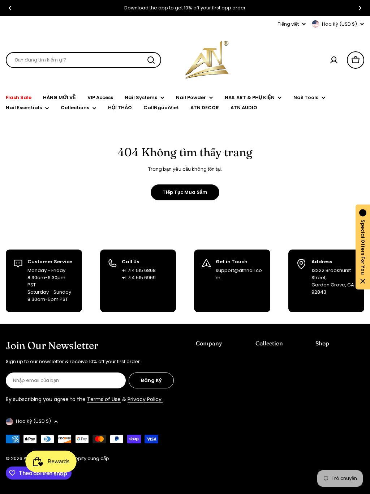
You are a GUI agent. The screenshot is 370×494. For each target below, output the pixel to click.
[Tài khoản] (334, 60)
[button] (10, 8)
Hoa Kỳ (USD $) (339, 24)
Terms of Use (104, 399)
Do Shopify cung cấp (85, 458)
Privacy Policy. (145, 399)
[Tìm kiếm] (151, 60)
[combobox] (83, 60)
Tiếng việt (288, 24)
